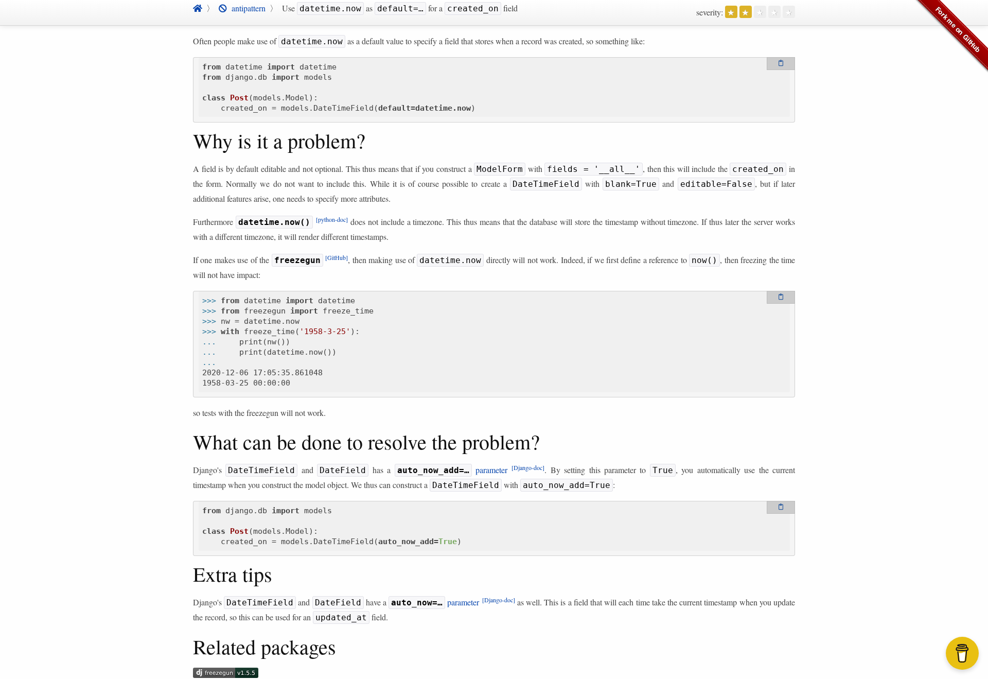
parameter (471, 469)
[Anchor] (188, 140)
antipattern (246, 8)
